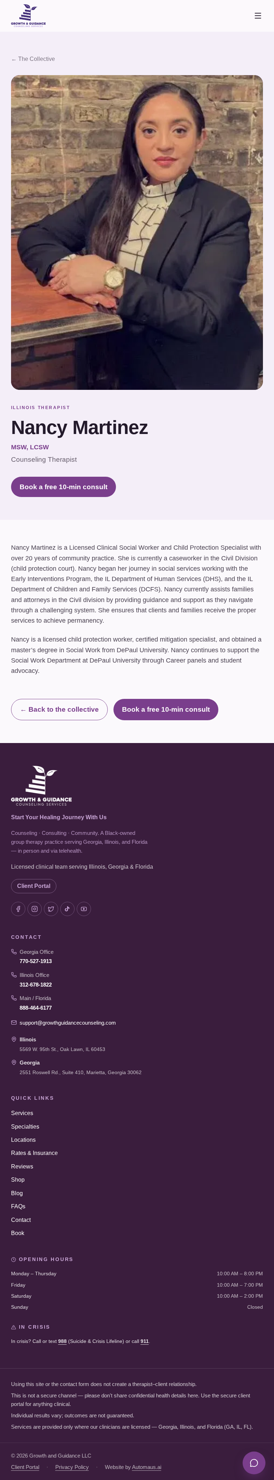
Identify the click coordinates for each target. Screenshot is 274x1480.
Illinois (28, 1039)
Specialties (25, 1127)
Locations (23, 1140)
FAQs (18, 1206)
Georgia (30, 1063)
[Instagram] (34, 909)
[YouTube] (84, 909)
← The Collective (33, 59)
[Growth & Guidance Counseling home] (28, 15)
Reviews (22, 1166)
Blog (17, 1193)
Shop (18, 1180)
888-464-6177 (36, 1008)
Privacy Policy (72, 1467)
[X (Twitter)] (51, 909)
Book (17, 1233)
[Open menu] (258, 15)
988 (62, 1341)
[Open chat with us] (254, 1463)
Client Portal (33, 886)
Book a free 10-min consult (63, 487)
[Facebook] (18, 909)
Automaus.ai (146, 1467)
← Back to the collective (59, 709)
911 (145, 1341)
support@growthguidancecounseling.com (68, 1023)
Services (22, 1113)
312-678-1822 (36, 985)
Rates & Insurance (34, 1153)
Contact (21, 1220)
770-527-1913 (36, 961)
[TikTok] (67, 909)
